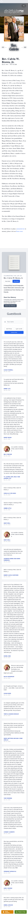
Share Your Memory (10, 305)
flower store (19, 231)
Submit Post (14, 332)
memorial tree (21, 229)
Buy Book (16, 281)
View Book (7, 281)
